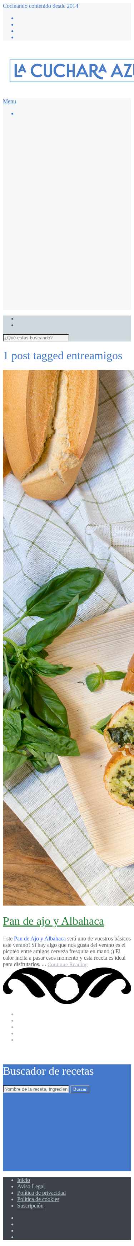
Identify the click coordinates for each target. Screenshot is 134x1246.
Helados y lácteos (65, 171)
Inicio (23, 1180)
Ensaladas (57, 229)
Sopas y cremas (63, 274)
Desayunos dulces (66, 158)
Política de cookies (38, 1199)
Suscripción (30, 1206)
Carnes (53, 216)
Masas (53, 242)
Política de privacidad (41, 1193)
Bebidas (55, 203)
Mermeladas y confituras (73, 177)
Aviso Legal (31, 1186)
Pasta (52, 255)
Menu (9, 101)
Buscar (79, 1089)
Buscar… (42, 132)
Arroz (52, 197)
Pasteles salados (63, 261)
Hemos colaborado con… (60, 294)
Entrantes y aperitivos (70, 223)
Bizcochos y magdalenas (73, 145)
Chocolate (57, 152)
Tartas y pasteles (64, 184)
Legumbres (58, 236)
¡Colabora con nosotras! (58, 300)
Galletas (55, 165)
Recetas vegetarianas (69, 280)
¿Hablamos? (31, 306)
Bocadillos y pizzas (67, 210)
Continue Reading (68, 964)
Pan (50, 248)
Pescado (55, 268)
